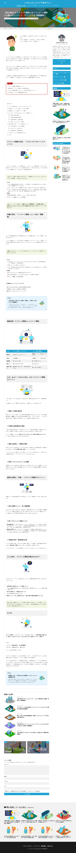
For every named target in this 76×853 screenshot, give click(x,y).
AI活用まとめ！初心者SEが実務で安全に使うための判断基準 (64, 821)
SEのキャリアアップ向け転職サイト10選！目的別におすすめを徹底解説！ (66, 169)
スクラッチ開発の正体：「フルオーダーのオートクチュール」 (19, 106)
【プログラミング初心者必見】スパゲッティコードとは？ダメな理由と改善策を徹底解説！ (33, 708)
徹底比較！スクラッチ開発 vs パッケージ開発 (16, 110)
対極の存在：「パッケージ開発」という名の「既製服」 (18, 108)
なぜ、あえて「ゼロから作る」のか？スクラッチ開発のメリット (20, 112)
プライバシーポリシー (28, 846)
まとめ (9, 134)
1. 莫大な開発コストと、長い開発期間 (16, 126)
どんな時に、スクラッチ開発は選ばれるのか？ (16, 132)
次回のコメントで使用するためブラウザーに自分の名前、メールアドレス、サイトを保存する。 (23, 791)
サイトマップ (37, 846)
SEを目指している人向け (21, 5)
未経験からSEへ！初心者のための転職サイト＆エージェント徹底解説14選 (22, 676)
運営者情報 (43, 846)
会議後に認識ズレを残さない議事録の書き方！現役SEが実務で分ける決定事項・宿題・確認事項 (62, 105)
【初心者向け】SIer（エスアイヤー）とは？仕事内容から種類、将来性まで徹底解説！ (33, 699)
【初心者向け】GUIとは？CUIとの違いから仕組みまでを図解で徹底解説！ (32, 733)
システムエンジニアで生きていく (38, 3)
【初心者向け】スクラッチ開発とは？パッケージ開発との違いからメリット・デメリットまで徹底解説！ (35, 28)
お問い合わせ (50, 846)
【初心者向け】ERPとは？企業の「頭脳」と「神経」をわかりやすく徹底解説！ (22, 301)
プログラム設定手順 (54, 5)
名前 (5, 776)
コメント (6, 764)
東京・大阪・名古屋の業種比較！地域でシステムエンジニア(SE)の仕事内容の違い (33, 716)
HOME (6, 28)
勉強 (36, 18)
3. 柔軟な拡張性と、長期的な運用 (15, 119)
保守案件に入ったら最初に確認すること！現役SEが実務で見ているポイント (63, 837)
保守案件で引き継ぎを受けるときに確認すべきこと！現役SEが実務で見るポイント (62, 122)
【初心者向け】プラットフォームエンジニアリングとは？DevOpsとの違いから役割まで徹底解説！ (33, 724)
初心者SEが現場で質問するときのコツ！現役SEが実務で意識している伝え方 (46, 837)
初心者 (34, 18)
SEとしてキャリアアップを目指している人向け (61, 73)
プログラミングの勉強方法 (32, 5)
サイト (5, 786)
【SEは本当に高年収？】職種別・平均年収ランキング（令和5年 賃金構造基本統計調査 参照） (66, 160)
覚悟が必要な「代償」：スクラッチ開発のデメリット (18, 123)
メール (6, 781)
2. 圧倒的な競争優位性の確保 (14, 117)
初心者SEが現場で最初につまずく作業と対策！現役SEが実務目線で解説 (29, 837)
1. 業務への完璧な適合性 (13, 115)
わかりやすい (31, 18)
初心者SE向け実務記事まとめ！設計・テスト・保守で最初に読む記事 (12, 837)
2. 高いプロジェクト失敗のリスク (15, 128)
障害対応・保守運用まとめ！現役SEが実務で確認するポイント (62, 138)
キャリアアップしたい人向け (43, 5)
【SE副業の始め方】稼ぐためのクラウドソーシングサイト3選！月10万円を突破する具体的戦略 (66, 150)
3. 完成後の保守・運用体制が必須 (15, 130)
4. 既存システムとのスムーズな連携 (16, 121)
